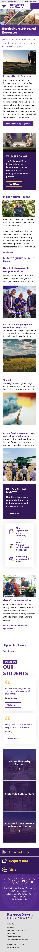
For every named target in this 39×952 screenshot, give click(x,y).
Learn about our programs (17, 123)
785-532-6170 (19, 897)
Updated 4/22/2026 (13, 947)
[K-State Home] (4, 6)
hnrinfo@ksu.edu (19, 899)
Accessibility (11, 933)
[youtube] (24, 881)
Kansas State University (9, 1)
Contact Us (10, 924)
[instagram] (32, 881)
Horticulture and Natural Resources (17, 6)
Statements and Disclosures (16, 930)
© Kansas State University (15, 944)
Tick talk (7, 380)
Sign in (26, 1)
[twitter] (15, 881)
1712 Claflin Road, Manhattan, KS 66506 (19, 894)
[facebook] (7, 881)
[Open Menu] (34, 6)
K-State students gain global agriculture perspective (17, 326)
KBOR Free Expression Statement (18, 939)
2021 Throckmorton (19, 891)
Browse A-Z (33, 1)
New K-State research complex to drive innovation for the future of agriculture (19, 270)
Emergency (10, 927)
